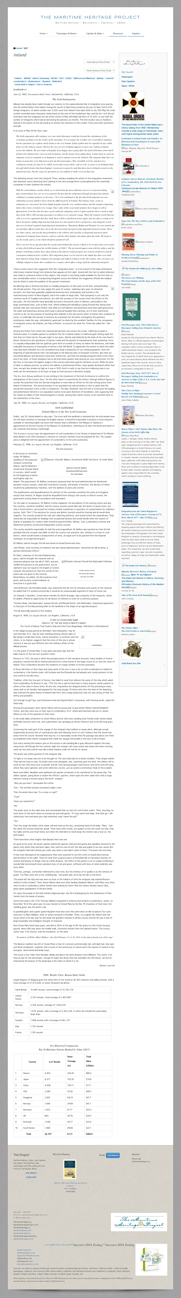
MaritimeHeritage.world (23, 1239)
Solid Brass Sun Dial (130, 663)
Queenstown (34, 81)
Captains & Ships (94, 33)
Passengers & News (66, 33)
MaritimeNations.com (22, 1230)
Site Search (127, 72)
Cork (61, 78)
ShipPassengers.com (26, 1253)
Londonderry (19, 81)
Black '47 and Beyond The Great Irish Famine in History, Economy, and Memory (142, 577)
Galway (99, 78)
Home (43, 33)
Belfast (27, 78)
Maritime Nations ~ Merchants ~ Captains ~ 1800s (91, 22)
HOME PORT (31, 1177)
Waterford (57, 81)
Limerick (109, 78)
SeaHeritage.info (24, 1250)
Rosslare (46, 81)
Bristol (54, 78)
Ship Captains (128, 81)
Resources (118, 33)
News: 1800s (127, 86)
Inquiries (136, 33)
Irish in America (43, 84)
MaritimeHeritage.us (21, 1233)
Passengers (126, 77)
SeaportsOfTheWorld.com (28, 1255)
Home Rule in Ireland (25, 84)
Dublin (68, 78)
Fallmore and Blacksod (84, 78)
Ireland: (18, 78)
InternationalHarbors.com (27, 1264)
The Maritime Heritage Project (90, 17)
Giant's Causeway (40, 78)
